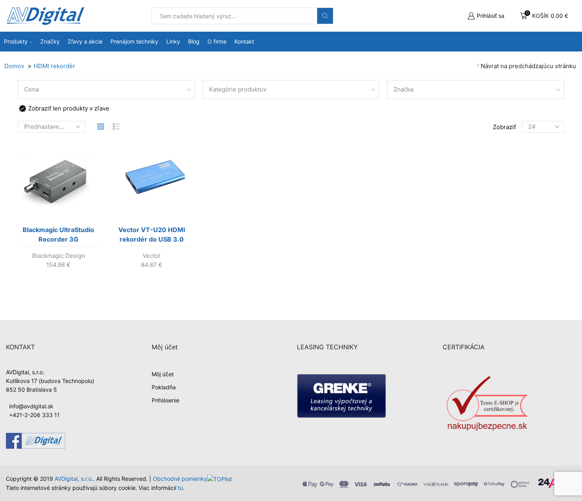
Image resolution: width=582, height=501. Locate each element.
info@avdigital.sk (31, 406)
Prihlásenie (165, 400)
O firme (216, 41)
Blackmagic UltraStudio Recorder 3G (58, 234)
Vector (152, 255)
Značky (50, 41)
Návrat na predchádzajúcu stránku (528, 66)
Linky (173, 41)
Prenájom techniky (134, 41)
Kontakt (244, 41)
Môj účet (163, 374)
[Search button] (325, 16)
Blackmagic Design (58, 255)
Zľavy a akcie (85, 41)
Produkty (16, 41)
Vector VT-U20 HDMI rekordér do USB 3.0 (151, 234)
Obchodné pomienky (180, 478)
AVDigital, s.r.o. (74, 478)
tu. (181, 487)
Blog (194, 41)
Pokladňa (164, 387)
